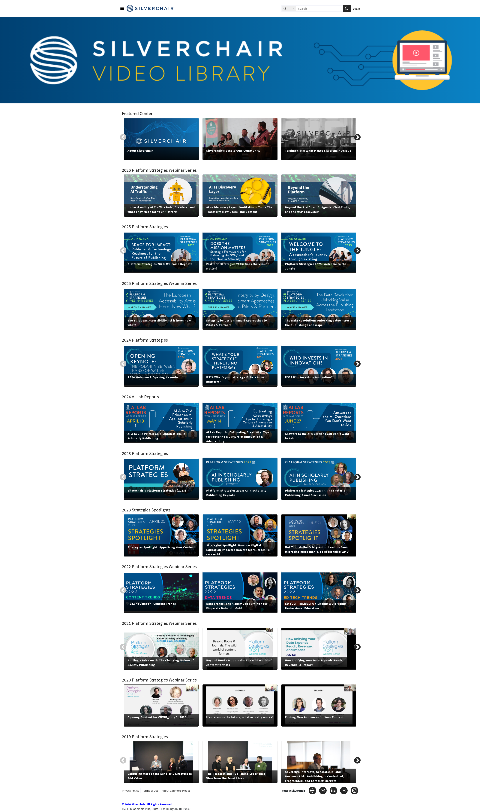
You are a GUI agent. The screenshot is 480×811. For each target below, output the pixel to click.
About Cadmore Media (176, 790)
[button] (347, 8)
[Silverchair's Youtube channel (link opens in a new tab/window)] (344, 790)
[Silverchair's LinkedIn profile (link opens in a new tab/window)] (333, 790)
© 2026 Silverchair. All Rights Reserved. (147, 804)
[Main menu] (122, 8)
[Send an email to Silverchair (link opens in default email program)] (323, 790)
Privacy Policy (130, 790)
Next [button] (357, 137)
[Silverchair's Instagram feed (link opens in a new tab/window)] (354, 790)
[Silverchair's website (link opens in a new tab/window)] (312, 790)
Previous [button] (123, 137)
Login (356, 8)
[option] (161, 139)
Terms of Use (150, 790)
